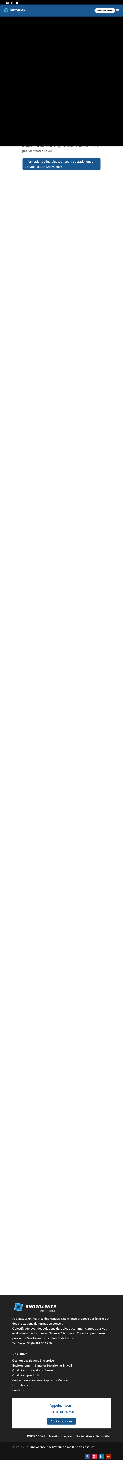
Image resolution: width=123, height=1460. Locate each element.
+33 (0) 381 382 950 (61, 1412)
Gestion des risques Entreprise (33, 1360)
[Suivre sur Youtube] (108, 1456)
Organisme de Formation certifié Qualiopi (53, 305)
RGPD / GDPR (36, 1436)
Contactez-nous (61, 1421)
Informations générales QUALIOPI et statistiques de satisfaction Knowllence (59, 164)
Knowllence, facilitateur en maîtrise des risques (62, 1447)
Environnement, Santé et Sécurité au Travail (42, 1365)
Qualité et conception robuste (32, 1370)
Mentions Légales (61, 1436)
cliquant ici (32, 213)
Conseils (18, 1390)
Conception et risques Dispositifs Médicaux (41, 1380)
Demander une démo (105, 10)
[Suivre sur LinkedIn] (101, 1456)
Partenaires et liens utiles (93, 1436)
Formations (20, 1385)
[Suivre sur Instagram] (94, 1456)
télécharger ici (73, 1245)
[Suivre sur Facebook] (87, 1456)
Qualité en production (27, 1375)
